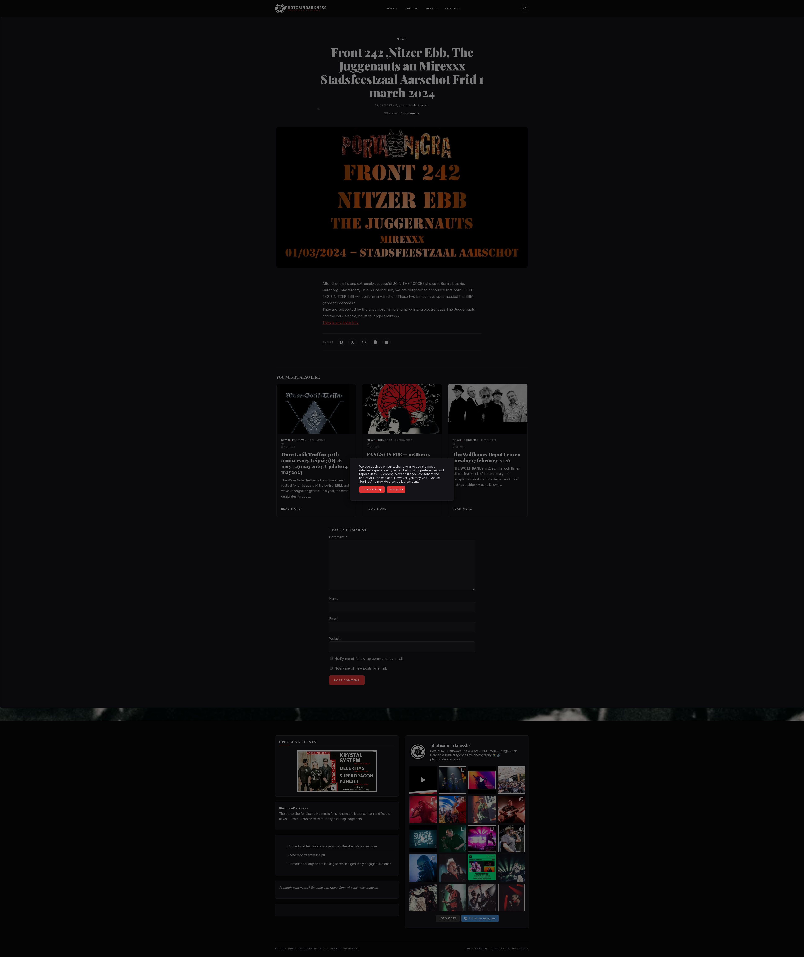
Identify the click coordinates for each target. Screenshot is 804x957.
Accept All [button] (396, 489)
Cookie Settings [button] (372, 489)
